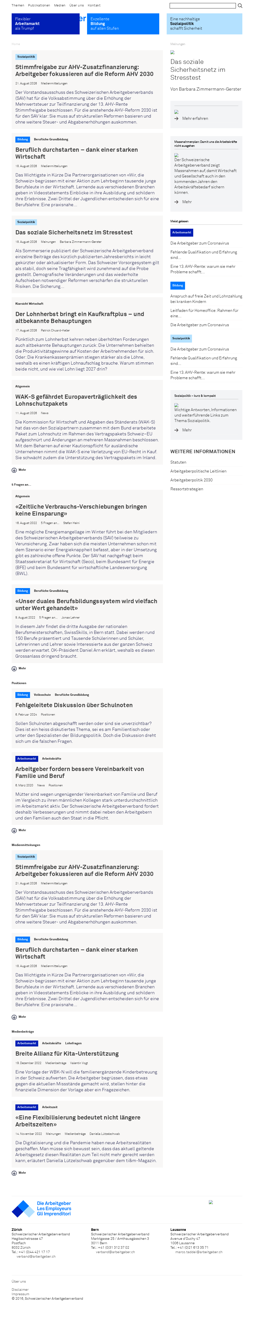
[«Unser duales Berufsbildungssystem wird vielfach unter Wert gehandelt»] (87, 623)
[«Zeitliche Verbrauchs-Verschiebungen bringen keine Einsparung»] (87, 535)
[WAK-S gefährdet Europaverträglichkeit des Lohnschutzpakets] (87, 422)
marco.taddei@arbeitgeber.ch (198, 1252)
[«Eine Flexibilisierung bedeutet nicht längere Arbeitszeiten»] (87, 1134)
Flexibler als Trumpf (27, 23)
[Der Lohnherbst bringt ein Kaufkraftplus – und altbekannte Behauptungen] (87, 336)
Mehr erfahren (195, 119)
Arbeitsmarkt (181, 232)
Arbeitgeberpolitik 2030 (191, 480)
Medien (60, 5)
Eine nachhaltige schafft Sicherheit (186, 23)
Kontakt (94, 5)
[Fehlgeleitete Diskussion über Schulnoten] (87, 718)
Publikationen (39, 5)
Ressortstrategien (186, 489)
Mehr (22, 470)
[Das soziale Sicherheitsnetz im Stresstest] (87, 254)
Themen (18, 5)
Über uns (76, 5)
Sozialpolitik (181, 338)
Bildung (177, 285)
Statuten (178, 462)
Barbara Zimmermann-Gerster (210, 89)
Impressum (20, 1294)
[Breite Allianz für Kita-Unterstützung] (87, 1067)
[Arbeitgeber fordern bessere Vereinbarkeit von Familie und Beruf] (87, 788)
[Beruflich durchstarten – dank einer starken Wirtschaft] (87, 172)
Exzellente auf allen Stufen (105, 23)
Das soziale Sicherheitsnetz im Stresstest (197, 70)
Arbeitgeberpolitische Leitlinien (198, 471)
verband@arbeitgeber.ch (36, 1256)
